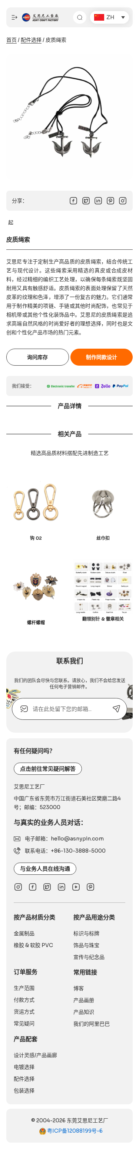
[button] (109, 17)
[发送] (116, 709)
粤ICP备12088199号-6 (74, 1130)
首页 (11, 40)
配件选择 (31, 40)
